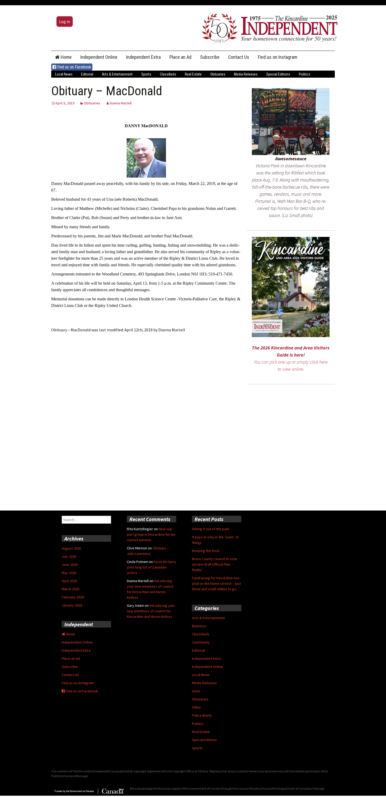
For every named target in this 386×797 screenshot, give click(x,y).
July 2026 (69, 556)
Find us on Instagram (277, 57)
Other (196, 707)
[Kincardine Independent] (267, 27)
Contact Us (238, 57)
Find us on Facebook (73, 67)
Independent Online (98, 57)
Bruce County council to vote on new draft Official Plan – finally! (214, 564)
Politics (304, 74)
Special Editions (278, 74)
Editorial (87, 74)
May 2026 (69, 572)
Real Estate (193, 74)
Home (66, 57)
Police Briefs (202, 715)
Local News (63, 74)
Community (201, 642)
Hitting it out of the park (210, 529)
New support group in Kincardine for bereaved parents (151, 534)
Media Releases (246, 74)
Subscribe (210, 57)
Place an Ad (180, 57)
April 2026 (69, 580)
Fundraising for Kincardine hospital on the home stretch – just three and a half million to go (216, 583)
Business (199, 626)
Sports (146, 74)
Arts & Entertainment (117, 74)
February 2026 (73, 597)
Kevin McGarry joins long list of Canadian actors (151, 567)
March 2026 (70, 589)
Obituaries (217, 74)
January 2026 (72, 605)
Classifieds (168, 74)
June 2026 (69, 564)
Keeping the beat (205, 550)
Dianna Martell (121, 103)
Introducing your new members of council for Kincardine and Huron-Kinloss (151, 611)
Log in (64, 21)
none (196, 691)
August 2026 (71, 548)
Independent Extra (143, 57)
